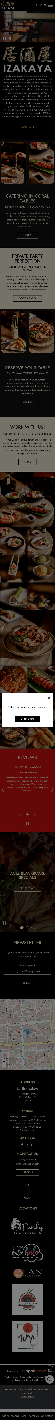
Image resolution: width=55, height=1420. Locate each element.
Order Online (27, 718)
